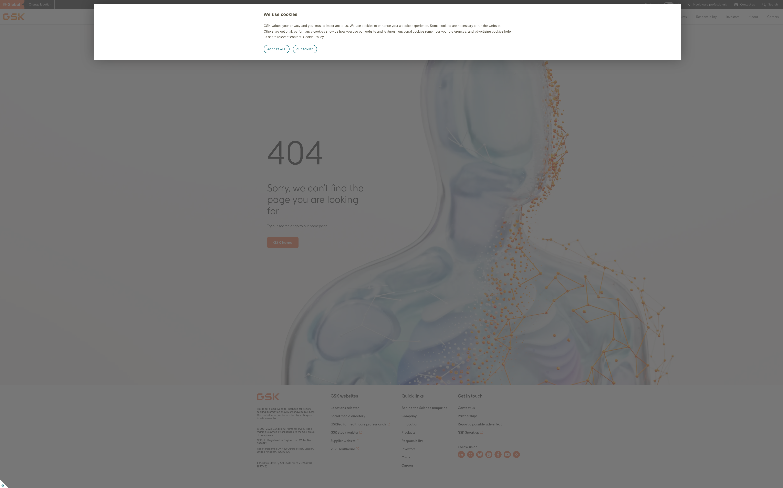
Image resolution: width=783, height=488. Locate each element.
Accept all (276, 49)
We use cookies (280, 14)
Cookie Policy (313, 37)
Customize (305, 49)
